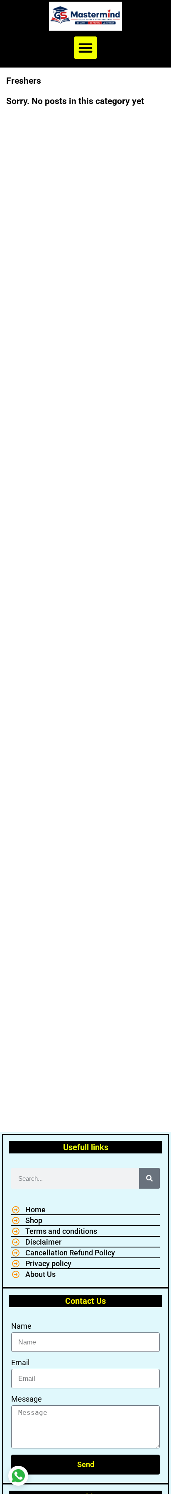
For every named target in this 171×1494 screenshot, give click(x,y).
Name (21, 1326)
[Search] (149, 1178)
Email (20, 1362)
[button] (85, 47)
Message (26, 1399)
